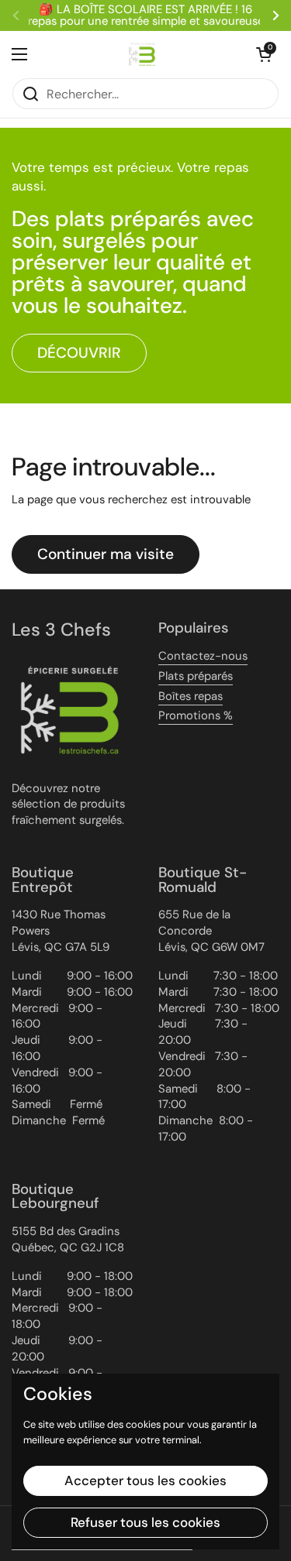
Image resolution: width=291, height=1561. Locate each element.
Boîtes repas (190, 696)
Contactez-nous (203, 656)
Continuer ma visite (105, 554)
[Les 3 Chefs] (142, 54)
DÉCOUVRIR (79, 352)
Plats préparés (195, 676)
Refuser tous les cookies (145, 1522)
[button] (263, 54)
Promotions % (195, 715)
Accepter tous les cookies (145, 1480)
